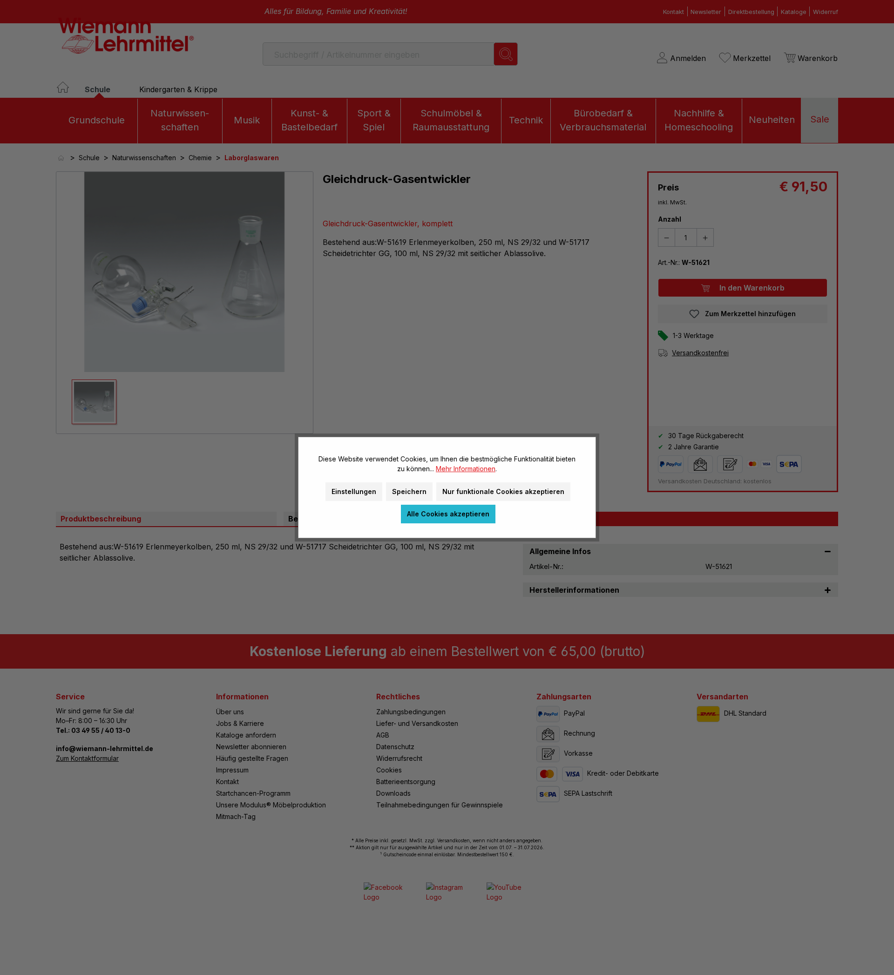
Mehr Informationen (465, 469)
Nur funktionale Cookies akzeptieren (503, 491)
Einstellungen (354, 491)
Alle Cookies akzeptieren (448, 514)
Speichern (409, 491)
